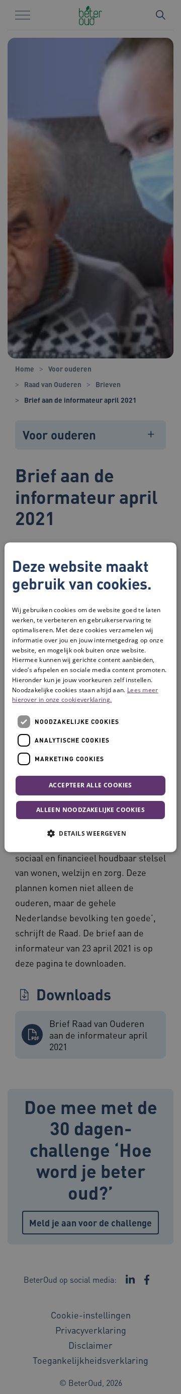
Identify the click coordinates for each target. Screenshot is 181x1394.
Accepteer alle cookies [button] (90, 785)
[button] (90, 833)
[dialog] (90, 697)
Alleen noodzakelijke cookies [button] (90, 809)
